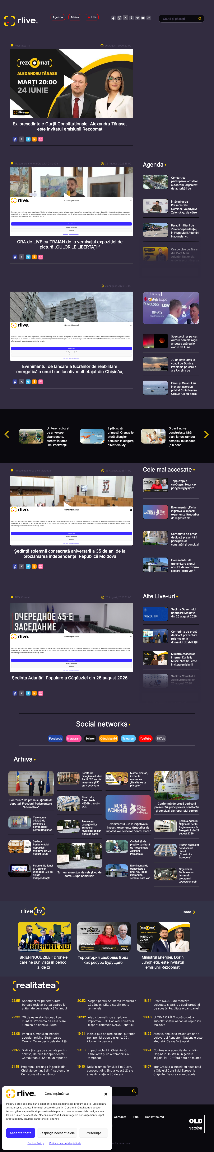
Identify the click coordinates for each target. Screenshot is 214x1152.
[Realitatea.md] (59, 986)
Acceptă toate (21, 1133)
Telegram (28, 139)
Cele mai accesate (167, 469)
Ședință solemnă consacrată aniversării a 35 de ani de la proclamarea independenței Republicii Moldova (69, 554)
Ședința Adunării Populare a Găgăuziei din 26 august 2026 (69, 677)
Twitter (90, 738)
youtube (143, 17)
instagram (119, 17)
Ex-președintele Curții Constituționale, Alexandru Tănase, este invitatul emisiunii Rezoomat (70, 126)
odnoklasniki (131, 17)
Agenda (58, 17)
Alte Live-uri (159, 596)
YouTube (145, 738)
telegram (137, 17)
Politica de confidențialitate (65, 1143)
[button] (106, 1094)
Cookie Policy (36, 1143)
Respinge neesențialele (57, 1133)
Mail (40, 139)
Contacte (120, 1116)
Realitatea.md (154, 1116)
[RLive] (24, 22)
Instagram (73, 738)
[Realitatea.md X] (125, 17)
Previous (3, 430)
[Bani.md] (196, 1124)
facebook (113, 17)
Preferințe (93, 1133)
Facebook (15, 139)
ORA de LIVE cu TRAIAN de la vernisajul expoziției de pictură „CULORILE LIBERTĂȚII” (70, 244)
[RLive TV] (33, 912)
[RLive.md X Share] (21, 139)
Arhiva (74, 17)
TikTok (161, 738)
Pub (136, 1116)
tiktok (149, 17)
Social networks (101, 724)
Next (211, 430)
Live (94, 17)
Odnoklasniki (34, 139)
